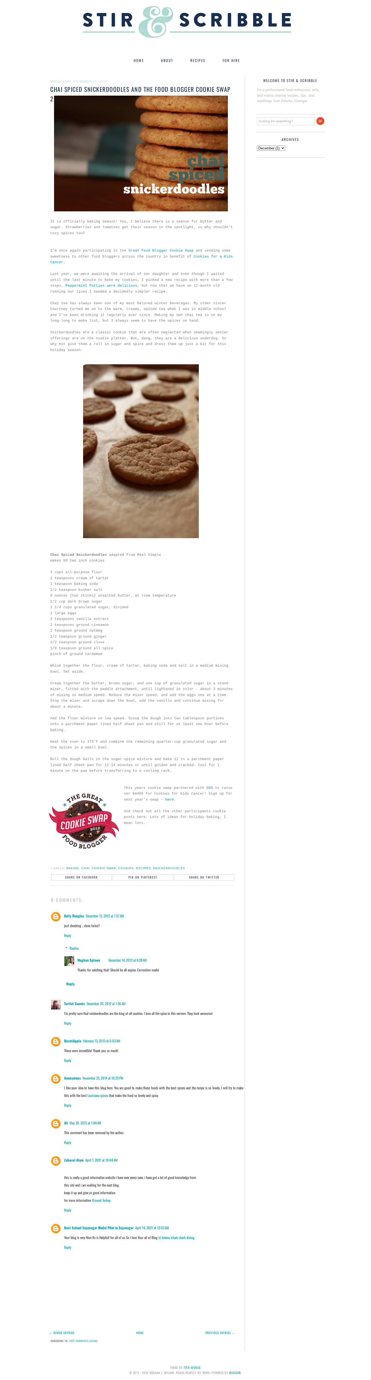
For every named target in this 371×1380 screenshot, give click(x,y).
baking (72, 868)
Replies (74, 948)
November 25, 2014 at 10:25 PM (103, 1078)
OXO (210, 788)
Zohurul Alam (74, 1160)
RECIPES (198, 60)
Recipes (143, 868)
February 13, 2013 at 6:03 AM (101, 1040)
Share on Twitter (204, 877)
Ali (66, 1122)
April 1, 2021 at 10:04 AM (101, 1160)
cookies (126, 868)
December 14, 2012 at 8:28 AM (127, 960)
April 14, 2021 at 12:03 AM (152, 1227)
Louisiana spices (97, 1095)
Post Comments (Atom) (83, 1341)
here (169, 800)
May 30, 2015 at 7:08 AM (85, 1122)
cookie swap (104, 868)
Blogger (235, 1372)
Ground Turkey (101, 1200)
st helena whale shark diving (176, 1237)
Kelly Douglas (74, 915)
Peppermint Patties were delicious (101, 286)
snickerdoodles (169, 868)
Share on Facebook (81, 877)
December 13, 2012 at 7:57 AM (105, 915)
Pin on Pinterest (143, 877)
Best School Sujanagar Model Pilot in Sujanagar (99, 1227)
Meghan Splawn (88, 960)
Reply (67, 935)
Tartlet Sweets (74, 1003)
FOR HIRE (231, 60)
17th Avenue (192, 1367)
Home (140, 1333)
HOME (139, 60)
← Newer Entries (61, 1333)
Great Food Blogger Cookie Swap (161, 251)
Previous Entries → (220, 1333)
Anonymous (72, 1078)
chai (85, 868)
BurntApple (72, 1040)
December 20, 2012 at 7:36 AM (106, 1003)
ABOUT (167, 60)
